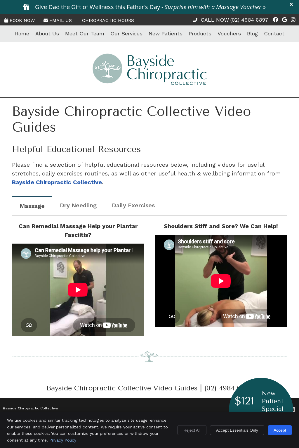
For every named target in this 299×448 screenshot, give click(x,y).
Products (200, 33)
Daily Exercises (133, 205)
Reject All (191, 430)
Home (22, 33)
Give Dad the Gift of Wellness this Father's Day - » (150, 7)
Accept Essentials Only (237, 430)
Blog (252, 33)
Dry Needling (78, 205)
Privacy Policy (62, 440)
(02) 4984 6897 (249, 20)
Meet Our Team (84, 33)
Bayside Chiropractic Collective (57, 182)
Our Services (126, 33)
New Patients (165, 33)
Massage (32, 205)
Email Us (60, 20)
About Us (47, 33)
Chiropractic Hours (108, 20)
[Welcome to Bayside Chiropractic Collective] (149, 82)
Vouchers (229, 33)
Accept (280, 430)
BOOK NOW (22, 20)
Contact (274, 33)
